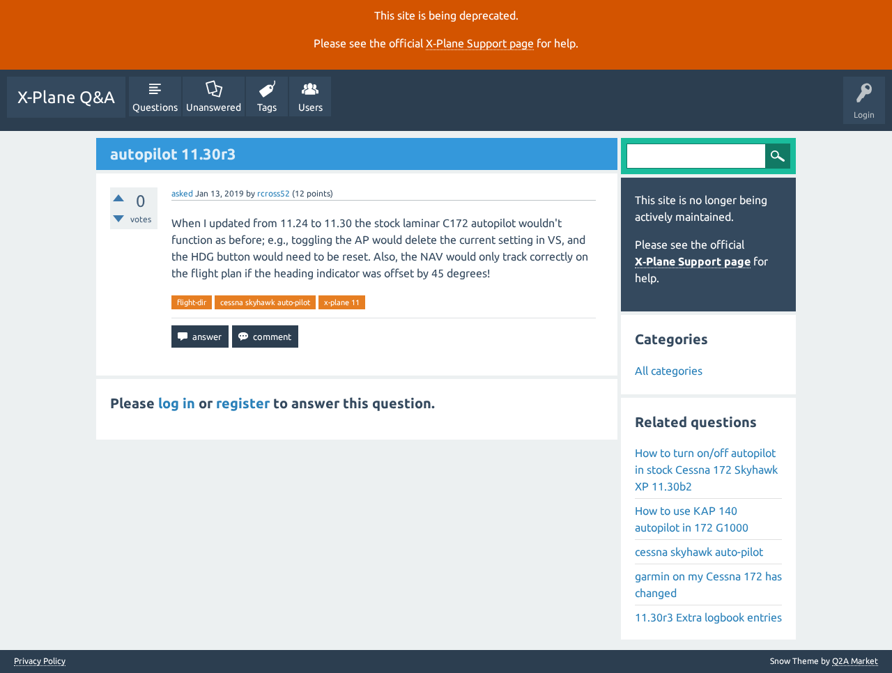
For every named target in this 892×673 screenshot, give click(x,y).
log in (176, 403)
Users (310, 107)
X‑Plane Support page (480, 43)
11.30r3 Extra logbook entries (708, 617)
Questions (155, 107)
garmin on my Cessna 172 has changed (708, 584)
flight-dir (191, 302)
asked (182, 193)
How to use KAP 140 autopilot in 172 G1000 (691, 519)
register (243, 403)
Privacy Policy (40, 661)
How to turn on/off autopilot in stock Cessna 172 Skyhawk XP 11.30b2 (706, 470)
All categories (668, 370)
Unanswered (213, 107)
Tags (267, 107)
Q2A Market (855, 660)
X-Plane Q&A (66, 97)
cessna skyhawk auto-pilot (265, 302)
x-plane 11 (342, 302)
